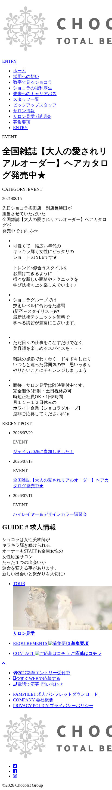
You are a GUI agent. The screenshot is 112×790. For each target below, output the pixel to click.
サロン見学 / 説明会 (32, 116)
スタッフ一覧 (26, 99)
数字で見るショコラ (32, 82)
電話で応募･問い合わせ (40, 684)
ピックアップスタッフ (35, 105)
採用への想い (26, 76)
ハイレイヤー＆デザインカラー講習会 (50, 514)
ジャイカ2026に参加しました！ (43, 451)
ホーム (19, 70)
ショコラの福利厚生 (32, 88)
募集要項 (21, 122)
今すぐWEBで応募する (38, 678)
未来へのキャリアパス (35, 93)
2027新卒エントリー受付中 (44, 672)
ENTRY (9, 61)
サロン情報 (24, 110)
